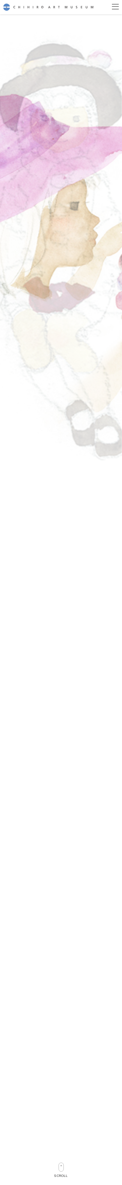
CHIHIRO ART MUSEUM (48, 7)
